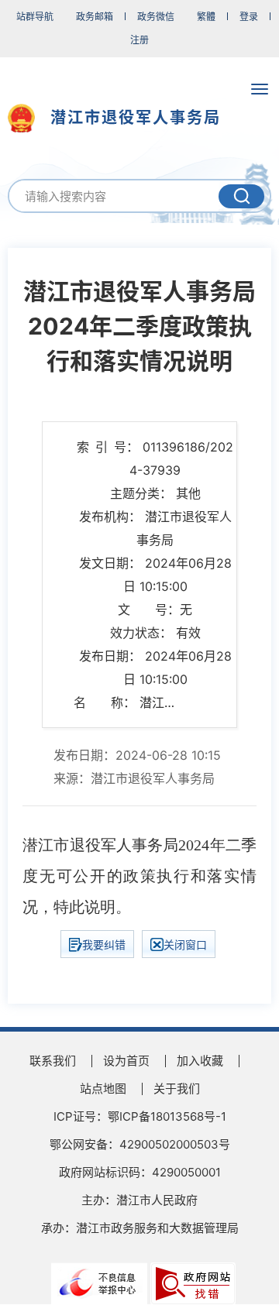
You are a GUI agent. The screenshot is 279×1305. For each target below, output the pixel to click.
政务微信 (155, 16)
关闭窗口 (185, 944)
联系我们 (52, 1060)
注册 (139, 40)
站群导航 (34, 16)
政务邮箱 (94, 16)
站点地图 (103, 1088)
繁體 (206, 16)
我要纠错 (104, 944)
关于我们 (176, 1088)
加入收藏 (200, 1060)
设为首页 (126, 1060)
